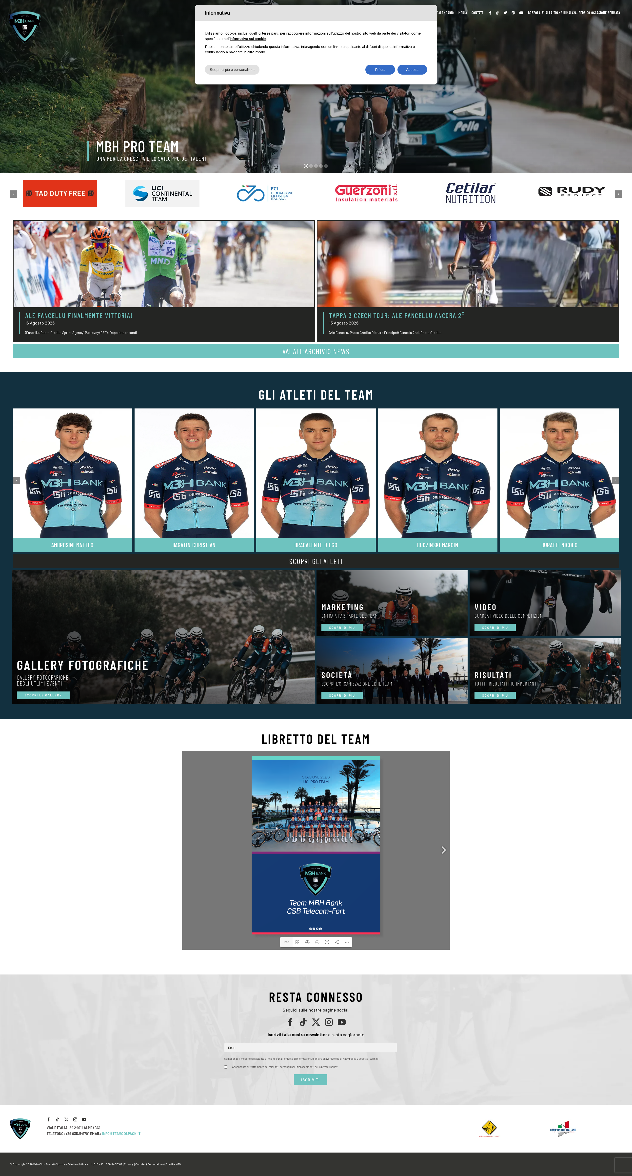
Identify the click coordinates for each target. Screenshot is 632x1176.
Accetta (412, 69)
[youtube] (342, 1022)
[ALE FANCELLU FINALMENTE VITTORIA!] (164, 264)
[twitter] (316, 1022)
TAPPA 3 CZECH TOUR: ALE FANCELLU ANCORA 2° (397, 315)
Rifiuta (380, 69)
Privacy (129, 1164)
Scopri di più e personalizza (232, 69)
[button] (13, 194)
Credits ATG (173, 1164)
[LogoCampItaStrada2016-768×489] (563, 1121)
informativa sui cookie (248, 39)
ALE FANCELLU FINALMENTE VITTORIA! (79, 315)
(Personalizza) (155, 1164)
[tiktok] (303, 1022)
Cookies (140, 1164)
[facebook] (290, 1022)
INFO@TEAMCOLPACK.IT (121, 1134)
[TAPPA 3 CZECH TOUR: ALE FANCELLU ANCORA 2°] (467, 264)
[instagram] (329, 1022)
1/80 (286, 942)
